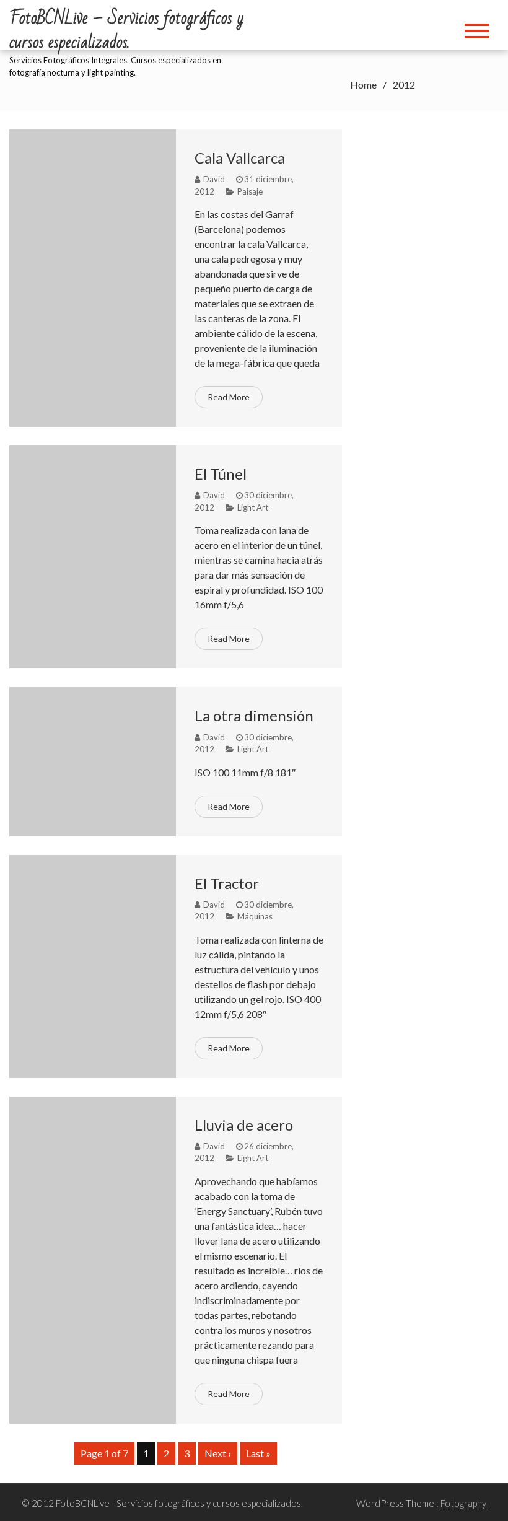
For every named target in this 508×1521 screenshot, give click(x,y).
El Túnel (221, 474)
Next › (217, 1453)
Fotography (463, 1503)
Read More (229, 397)
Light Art (252, 507)
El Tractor (227, 883)
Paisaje (250, 191)
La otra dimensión (254, 715)
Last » (258, 1453)
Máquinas (255, 916)
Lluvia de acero (244, 1125)
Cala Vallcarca (240, 158)
